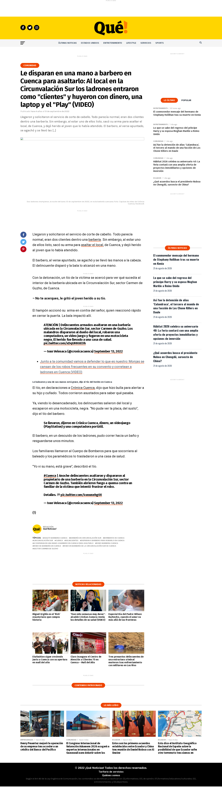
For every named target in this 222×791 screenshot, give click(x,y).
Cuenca (59, 541)
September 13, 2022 (108, 351)
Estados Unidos (90, 43)
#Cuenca (50, 476)
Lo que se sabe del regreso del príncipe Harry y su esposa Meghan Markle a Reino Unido (175, 281)
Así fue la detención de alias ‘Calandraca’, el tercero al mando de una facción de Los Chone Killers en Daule (176, 306)
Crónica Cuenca (83, 388)
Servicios (145, 43)
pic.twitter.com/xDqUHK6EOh (65, 343)
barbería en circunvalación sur (85, 538)
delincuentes (72, 541)
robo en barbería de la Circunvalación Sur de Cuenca (90, 546)
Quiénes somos (111, 775)
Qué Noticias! (49, 529)
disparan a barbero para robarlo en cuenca (102, 541)
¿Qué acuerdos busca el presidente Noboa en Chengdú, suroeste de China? (175, 356)
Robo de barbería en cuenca (47, 546)
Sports (159, 43)
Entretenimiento (112, 43)
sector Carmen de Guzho (46, 549)
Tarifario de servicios (111, 771)
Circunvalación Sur (43, 541)
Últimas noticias (67, 43)
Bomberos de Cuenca (114, 538)
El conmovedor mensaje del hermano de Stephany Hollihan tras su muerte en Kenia (176, 259)
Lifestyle (131, 43)
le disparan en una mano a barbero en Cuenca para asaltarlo (63, 543)
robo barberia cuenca (107, 543)
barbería (94, 239)
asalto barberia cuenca (55, 538)
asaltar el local (92, 245)
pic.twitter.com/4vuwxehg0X (81, 495)
